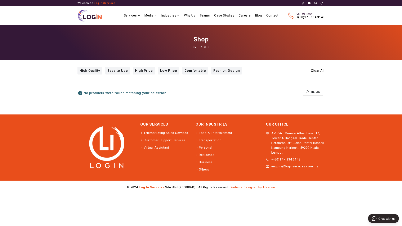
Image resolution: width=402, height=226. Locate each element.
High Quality (90, 71)
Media (148, 15)
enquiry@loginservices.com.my (294, 166)
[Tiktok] (321, 3)
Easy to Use (117, 71)
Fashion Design (226, 71)
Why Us (189, 15)
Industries (169, 15)
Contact (272, 15)
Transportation (210, 140)
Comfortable (195, 71)
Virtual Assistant (156, 147)
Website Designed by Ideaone (253, 187)
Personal (205, 147)
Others (204, 169)
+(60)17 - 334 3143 (310, 17)
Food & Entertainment (215, 133)
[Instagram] (315, 3)
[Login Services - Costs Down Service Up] (90, 15)
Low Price (168, 71)
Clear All (318, 70)
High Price (144, 71)
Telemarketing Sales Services (166, 133)
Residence (207, 155)
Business (206, 162)
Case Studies (224, 15)
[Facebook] (303, 3)
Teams (205, 15)
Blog (258, 15)
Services (130, 15)
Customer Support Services (165, 140)
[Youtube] (309, 3)
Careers (245, 15)
